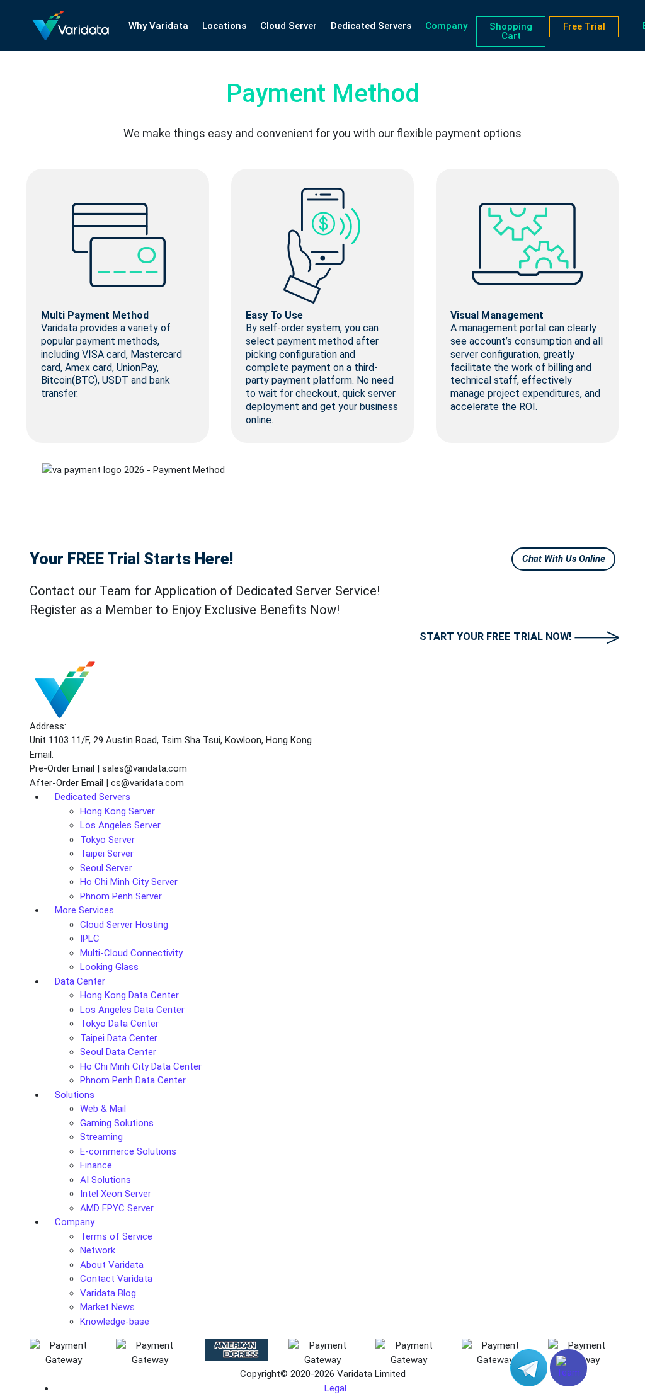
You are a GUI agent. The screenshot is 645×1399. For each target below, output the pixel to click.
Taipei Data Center (118, 1038)
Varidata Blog (108, 1293)
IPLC (90, 938)
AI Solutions (105, 1179)
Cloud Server (288, 25)
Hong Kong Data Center (129, 995)
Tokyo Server (107, 839)
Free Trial (584, 26)
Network (97, 1250)
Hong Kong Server (117, 811)
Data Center (80, 981)
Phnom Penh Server (121, 896)
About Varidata (112, 1265)
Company (446, 25)
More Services (84, 910)
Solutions (74, 1094)
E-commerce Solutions (128, 1151)
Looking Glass (109, 967)
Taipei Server (107, 853)
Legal (335, 1388)
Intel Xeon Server (115, 1193)
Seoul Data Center (118, 1052)
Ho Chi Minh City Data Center (141, 1066)
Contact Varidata (116, 1278)
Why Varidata (158, 25)
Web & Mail (103, 1108)
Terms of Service (116, 1236)
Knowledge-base (114, 1321)
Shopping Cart (510, 31)
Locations (224, 25)
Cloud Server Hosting (124, 924)
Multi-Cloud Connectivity (131, 953)
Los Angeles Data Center (132, 1009)
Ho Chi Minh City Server (129, 882)
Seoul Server (106, 868)
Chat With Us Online (563, 558)
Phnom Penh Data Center (133, 1080)
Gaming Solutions (117, 1123)
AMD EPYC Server (117, 1208)
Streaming (101, 1137)
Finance (96, 1165)
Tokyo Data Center (119, 1023)
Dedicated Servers (371, 25)
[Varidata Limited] (70, 25)
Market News (107, 1307)
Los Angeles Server (120, 825)
